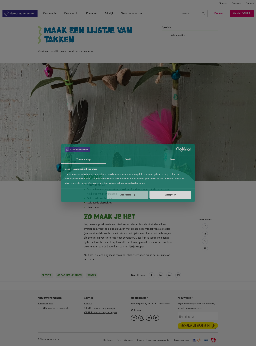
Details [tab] (128, 159)
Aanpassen (126, 194)
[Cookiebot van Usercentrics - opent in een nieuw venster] (178, 149)
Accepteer (170, 194)
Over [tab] (172, 159)
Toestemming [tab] (83, 159)
